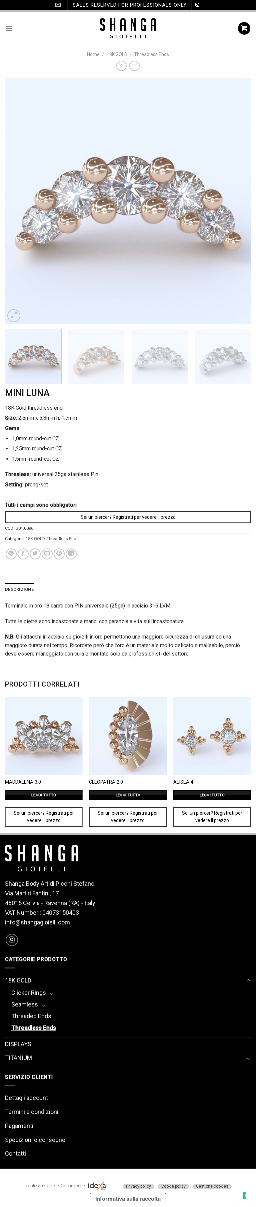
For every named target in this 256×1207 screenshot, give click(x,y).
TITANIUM (18, 1057)
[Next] (238, 201)
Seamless (24, 1004)
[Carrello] (244, 28)
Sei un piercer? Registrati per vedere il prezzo (128, 517)
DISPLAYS (18, 1044)
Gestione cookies (212, 1186)
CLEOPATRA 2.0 (106, 782)
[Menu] (9, 28)
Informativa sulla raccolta (128, 1198)
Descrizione (19, 589)
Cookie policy (173, 1186)
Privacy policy (138, 1186)
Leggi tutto (43, 795)
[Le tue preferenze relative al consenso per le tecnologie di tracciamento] (244, 1195)
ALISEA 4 (183, 782)
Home (93, 54)
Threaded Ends (31, 1016)
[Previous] (18, 201)
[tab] (19, 589)
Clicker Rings (28, 992)
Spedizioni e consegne (35, 1139)
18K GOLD (117, 54)
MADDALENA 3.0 (23, 782)
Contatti (15, 1153)
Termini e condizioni (31, 1111)
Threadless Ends (151, 54)
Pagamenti (19, 1125)
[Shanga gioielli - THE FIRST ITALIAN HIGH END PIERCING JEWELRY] (128, 28)
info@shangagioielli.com (37, 922)
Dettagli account (26, 1097)
